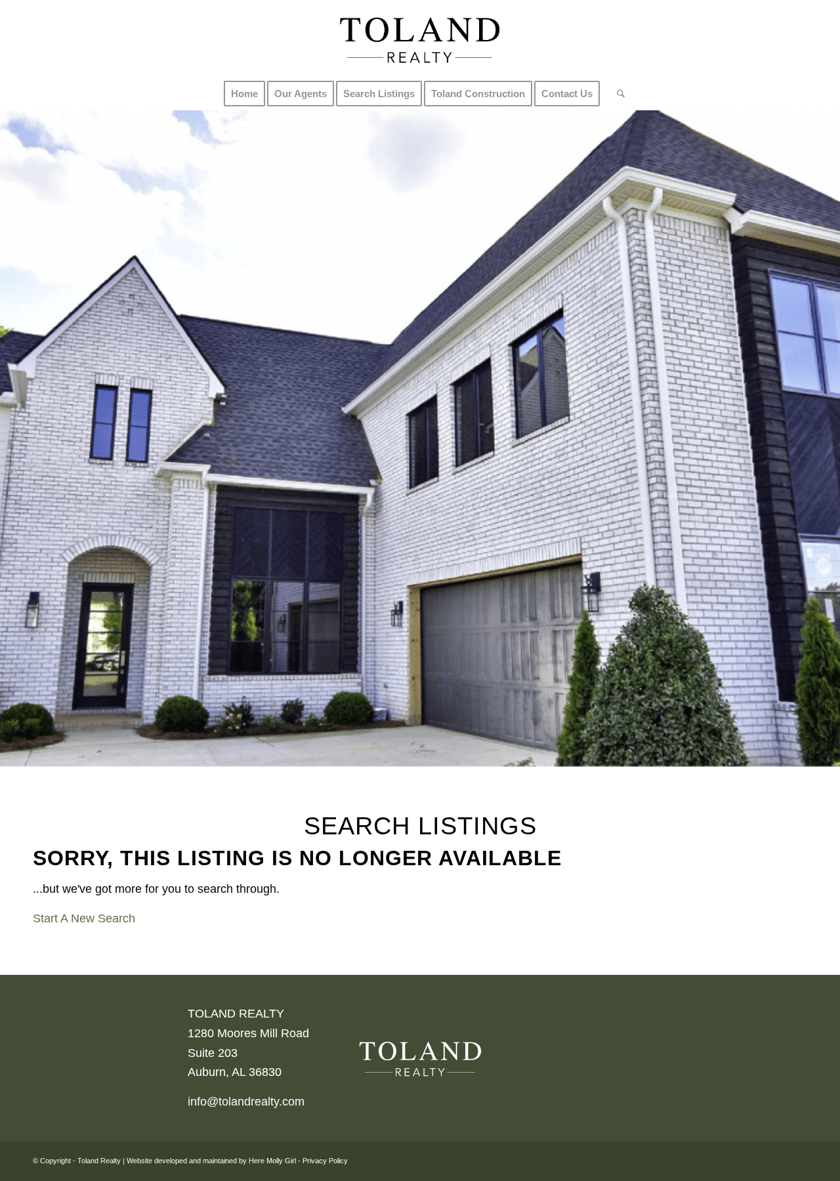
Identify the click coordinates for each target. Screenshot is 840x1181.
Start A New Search (84, 918)
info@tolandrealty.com (246, 1101)
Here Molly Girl (272, 1161)
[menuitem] (244, 93)
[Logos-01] (419, 38)
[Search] (616, 93)
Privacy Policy (325, 1161)
